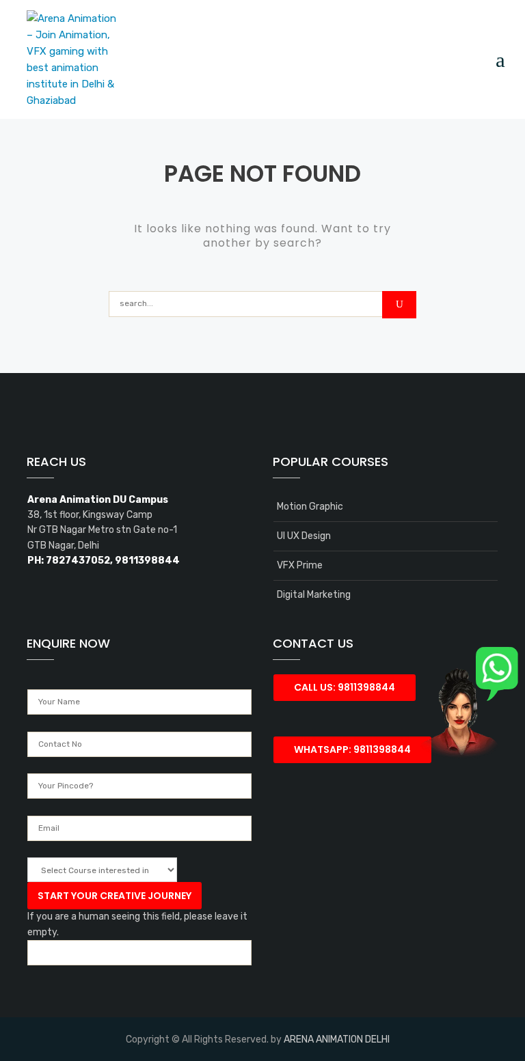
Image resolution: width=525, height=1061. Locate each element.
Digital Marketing (314, 595)
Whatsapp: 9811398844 (352, 749)
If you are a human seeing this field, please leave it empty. (137, 924)
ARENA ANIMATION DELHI (337, 1039)
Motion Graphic (310, 506)
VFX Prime (300, 565)
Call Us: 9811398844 (344, 687)
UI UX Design (304, 536)
